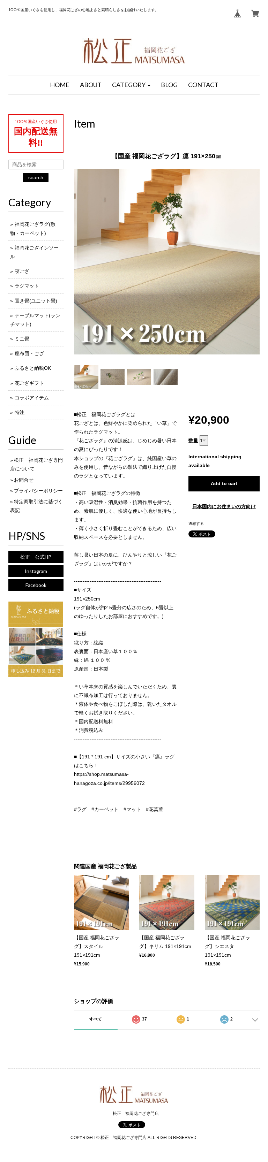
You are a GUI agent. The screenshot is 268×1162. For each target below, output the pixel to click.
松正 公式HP (35, 557)
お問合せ (24, 480)
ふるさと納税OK (33, 368)
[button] (131, 85)
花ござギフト (29, 383)
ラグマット (27, 286)
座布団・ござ (29, 353)
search (35, 177)
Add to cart (224, 483)
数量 (193, 440)
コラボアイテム (32, 397)
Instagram (36, 571)
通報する (196, 523)
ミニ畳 (22, 339)
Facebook (35, 585)
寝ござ (22, 271)
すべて (95, 1019)
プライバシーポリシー (38, 491)
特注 (19, 412)
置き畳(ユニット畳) (36, 301)
